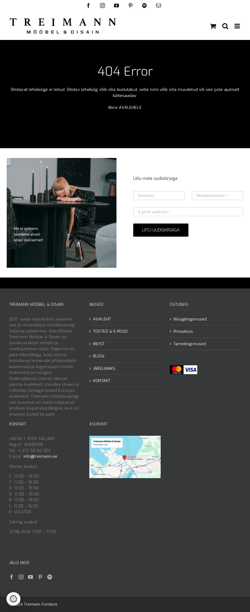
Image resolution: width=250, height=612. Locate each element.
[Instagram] (21, 576)
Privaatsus (183, 331)
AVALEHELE (130, 107)
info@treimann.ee (40, 456)
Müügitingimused (190, 319)
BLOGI (98, 356)
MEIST (99, 343)
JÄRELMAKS (104, 368)
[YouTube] (30, 576)
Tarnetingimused (189, 343)
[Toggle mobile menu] (237, 26)
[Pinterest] (40, 576)
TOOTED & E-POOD (110, 331)
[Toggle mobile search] (225, 26)
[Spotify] (49, 576)
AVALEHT (102, 319)
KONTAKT (101, 380)
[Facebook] (11, 576)
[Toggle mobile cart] (213, 26)
